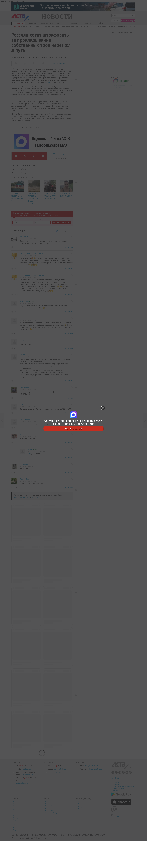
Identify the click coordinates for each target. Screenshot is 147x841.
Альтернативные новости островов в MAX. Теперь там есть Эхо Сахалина (73, 422)
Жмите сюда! (73, 428)
